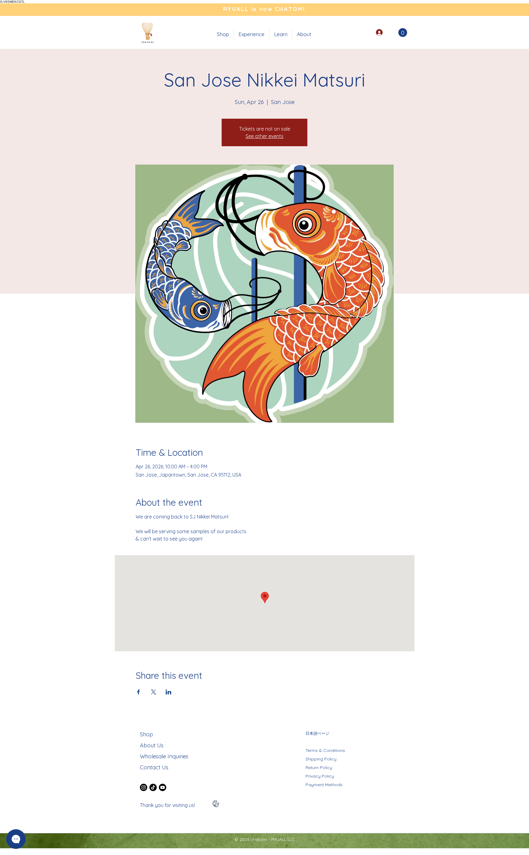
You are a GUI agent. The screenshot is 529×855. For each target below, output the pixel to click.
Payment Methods (324, 784)
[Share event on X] (153, 692)
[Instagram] (143, 787)
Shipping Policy (321, 759)
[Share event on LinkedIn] (168, 692)
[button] (251, 34)
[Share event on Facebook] (138, 692)
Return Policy (319, 767)
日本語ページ (317, 733)
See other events (264, 136)
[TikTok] (153, 787)
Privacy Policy (320, 776)
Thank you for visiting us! (167, 805)
